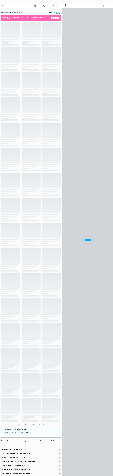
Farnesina (21, 432)
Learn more (54, 18)
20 (40, 424)
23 (43, 424)
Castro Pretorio (13, 432)
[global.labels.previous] (17, 425)
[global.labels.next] (45, 425)
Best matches (56, 12)
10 (37, 424)
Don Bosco (27, 432)
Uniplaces (3, 9)
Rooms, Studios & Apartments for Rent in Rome (17, 9)
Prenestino (5, 432)
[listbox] (57, 12)
